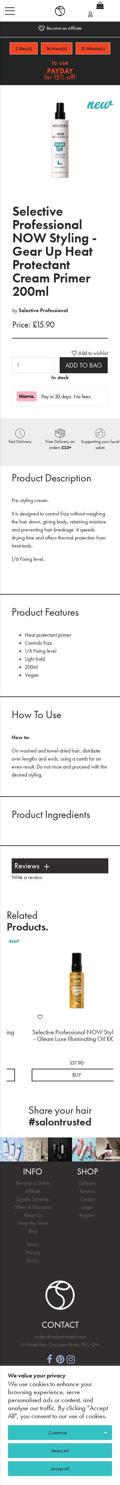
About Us (32, 1215)
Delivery (87, 1183)
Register (87, 1215)
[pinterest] (60, 1358)
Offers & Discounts (32, 1207)
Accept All (60, 1469)
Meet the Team (32, 1223)
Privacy (32, 1252)
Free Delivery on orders (60, 444)
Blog (32, 1231)
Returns (87, 1191)
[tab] (60, 865)
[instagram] (70, 1358)
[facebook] (49, 1358)
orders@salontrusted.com (60, 1336)
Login (87, 1207)
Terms (33, 1244)
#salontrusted (60, 1122)
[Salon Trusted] (60, 11)
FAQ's (32, 1260)
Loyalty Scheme (33, 1199)
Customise (57, 1433)
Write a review (27, 877)
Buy (76, 1074)
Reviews (26, 866)
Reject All (60, 1451)
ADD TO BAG (83, 365)
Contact (87, 1199)
